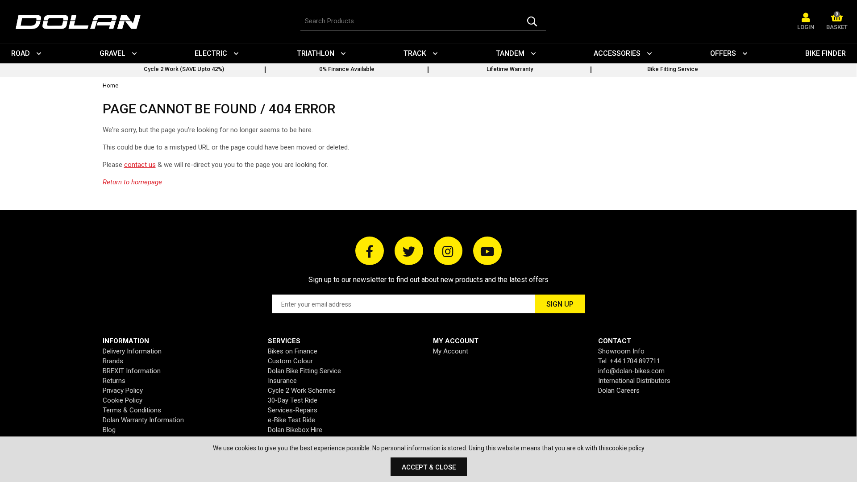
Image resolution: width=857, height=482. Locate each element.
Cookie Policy (122, 400)
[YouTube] (487, 251)
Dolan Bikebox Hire (295, 430)
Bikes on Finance (292, 351)
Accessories (617, 53)
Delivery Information (132, 351)
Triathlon (315, 53)
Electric (211, 53)
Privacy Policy (123, 390)
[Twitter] (409, 251)
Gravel (112, 53)
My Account (450, 351)
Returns (114, 381)
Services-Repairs (292, 410)
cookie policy (627, 448)
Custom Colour (290, 361)
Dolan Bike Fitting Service (304, 371)
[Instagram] (448, 251)
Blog (109, 430)
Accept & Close (429, 467)
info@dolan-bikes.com (631, 371)
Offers (723, 53)
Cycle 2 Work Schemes (302, 390)
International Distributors (634, 381)
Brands (113, 361)
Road (20, 53)
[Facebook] (369, 251)
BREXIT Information (132, 371)
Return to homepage (132, 182)
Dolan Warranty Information (143, 420)
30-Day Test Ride (292, 400)
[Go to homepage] (83, 22)
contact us (140, 165)
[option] (184, 70)
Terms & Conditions (132, 410)
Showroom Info (621, 351)
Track (415, 53)
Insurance (282, 381)
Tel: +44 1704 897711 (629, 361)
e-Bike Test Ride (291, 420)
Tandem (510, 53)
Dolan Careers (619, 390)
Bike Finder (825, 53)
